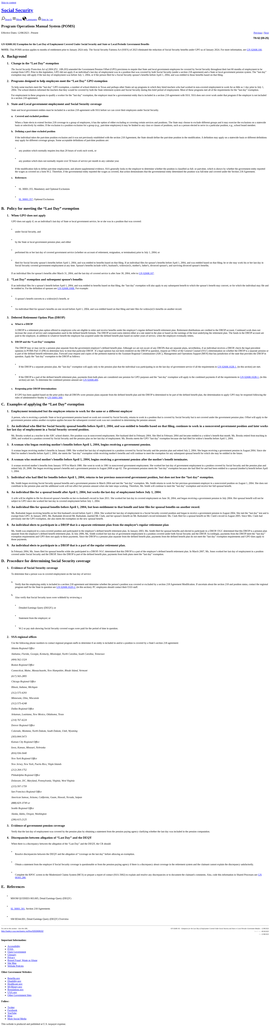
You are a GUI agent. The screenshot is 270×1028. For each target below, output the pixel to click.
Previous (258, 32)
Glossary (12, 954)
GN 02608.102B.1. (227, 366)
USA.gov (12, 992)
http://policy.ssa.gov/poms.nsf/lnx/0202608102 (22, 931)
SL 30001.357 (26, 199)
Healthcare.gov (15, 984)
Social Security (17, 10)
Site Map (12, 963)
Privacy (11, 957)
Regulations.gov (16, 989)
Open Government (17, 952)
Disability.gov (14, 981)
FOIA (10, 949)
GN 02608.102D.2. (66, 587)
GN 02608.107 (146, 273)
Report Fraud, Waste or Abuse (22, 960)
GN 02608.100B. (66, 288)
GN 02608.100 (254, 49)
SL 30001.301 (18, 908)
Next (266, 32)
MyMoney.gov (15, 986)
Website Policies (16, 966)
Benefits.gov (14, 978)
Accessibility (14, 946)
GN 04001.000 (54, 397)
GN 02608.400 (90, 380)
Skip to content (8, 2)
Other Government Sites (19, 995)
